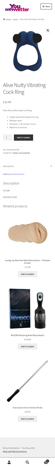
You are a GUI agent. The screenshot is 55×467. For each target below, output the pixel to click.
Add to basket (23, 137)
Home (8, 19)
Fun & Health (24, 153)
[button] (48, 30)
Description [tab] (8, 166)
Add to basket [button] (27, 274)
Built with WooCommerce (15, 451)
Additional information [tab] (13, 174)
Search (27, 462)
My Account (9, 462)
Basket (42, 460)
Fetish (15, 19)
